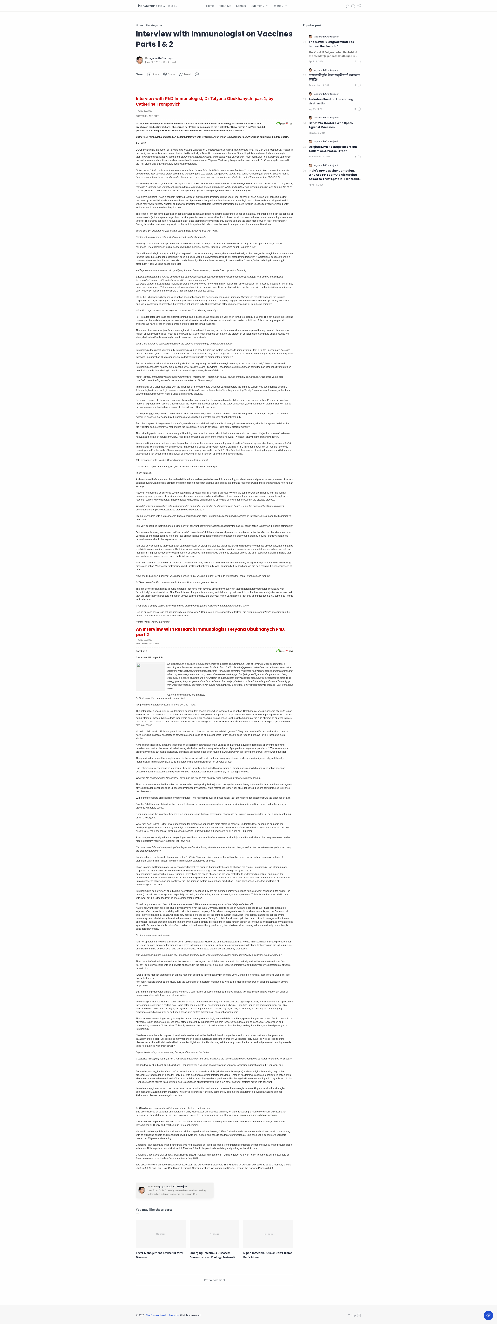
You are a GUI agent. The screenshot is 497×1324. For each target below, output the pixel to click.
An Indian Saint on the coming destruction (331, 101)
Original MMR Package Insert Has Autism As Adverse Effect (333, 149)
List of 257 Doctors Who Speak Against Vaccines (331, 125)
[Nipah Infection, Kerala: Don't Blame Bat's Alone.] (268, 1234)
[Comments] (358, 61)
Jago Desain (227, 1315)
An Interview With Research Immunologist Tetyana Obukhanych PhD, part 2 (210, 632)
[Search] (353, 6)
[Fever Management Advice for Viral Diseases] (161, 1234)
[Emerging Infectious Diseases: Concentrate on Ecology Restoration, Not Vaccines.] (215, 1234)
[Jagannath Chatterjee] (161, 58)
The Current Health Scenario (151, 5)
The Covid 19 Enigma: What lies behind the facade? (331, 44)
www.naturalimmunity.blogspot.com (258, 1115)
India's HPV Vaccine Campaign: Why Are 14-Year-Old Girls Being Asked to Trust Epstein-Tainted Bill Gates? (335, 175)
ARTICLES (154, 116)
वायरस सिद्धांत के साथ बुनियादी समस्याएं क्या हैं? (334, 77)
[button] (347, 6)
